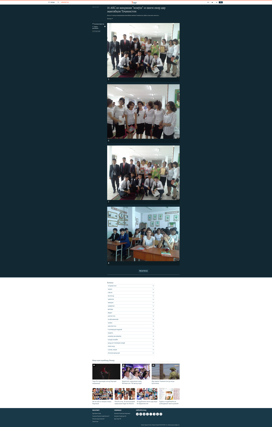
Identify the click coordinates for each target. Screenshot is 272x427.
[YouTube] (212, 2)
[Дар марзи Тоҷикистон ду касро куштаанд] (166, 372)
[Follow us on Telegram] (154, 414)
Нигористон (65, 2)
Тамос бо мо (95, 421)
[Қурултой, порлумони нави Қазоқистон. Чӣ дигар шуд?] (136, 372)
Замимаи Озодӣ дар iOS (120, 416)
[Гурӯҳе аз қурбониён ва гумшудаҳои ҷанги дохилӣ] (169, 394)
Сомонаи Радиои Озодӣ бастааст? (100, 416)
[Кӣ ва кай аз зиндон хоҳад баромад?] (102, 394)
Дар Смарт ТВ (117, 418)
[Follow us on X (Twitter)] (150, 414)
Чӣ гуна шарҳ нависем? (98, 418)
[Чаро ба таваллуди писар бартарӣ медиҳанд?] (106, 372)
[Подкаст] (161, 414)
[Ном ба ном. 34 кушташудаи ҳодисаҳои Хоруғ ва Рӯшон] (125, 394)
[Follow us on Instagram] (147, 414)
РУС (208, 2)
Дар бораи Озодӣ (96, 413)
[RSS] (157, 414)
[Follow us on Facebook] (140, 414)
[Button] (98, 24)
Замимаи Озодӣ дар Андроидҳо (122, 413)
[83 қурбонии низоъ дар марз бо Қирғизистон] (147, 394)
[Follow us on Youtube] (144, 414)
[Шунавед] (217, 2)
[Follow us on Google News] (137, 414)
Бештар (109, 18)
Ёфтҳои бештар (143, 271)
